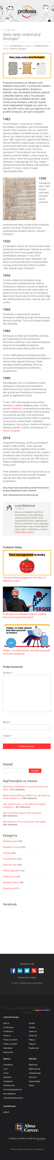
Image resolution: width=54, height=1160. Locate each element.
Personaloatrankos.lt (12, 1089)
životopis (22, 48)
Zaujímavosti (9, 888)
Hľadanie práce (42, 45)
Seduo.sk (33, 1035)
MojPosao (33, 1064)
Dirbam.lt (7, 1077)
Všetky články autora (24, 532)
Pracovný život (10, 864)
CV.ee (5, 1073)
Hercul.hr (33, 1077)
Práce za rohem (10, 1044)
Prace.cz (7, 1035)
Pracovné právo (10, 858)
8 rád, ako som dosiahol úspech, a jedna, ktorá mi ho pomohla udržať (24, 615)
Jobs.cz (6, 1023)
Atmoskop (7, 1048)
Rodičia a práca (10, 876)
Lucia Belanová (16, 45)
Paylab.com (34, 1048)
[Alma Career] (27, 1127)
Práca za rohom (10, 1039)
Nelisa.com (8, 1052)
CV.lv (5, 1069)
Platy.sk (32, 1044)
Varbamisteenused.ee (13, 1098)
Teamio (32, 1027)
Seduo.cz (33, 1031)
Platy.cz (32, 1039)
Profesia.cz (8, 1031)
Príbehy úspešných (11, 870)
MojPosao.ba (34, 1069)
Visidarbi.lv (8, 1081)
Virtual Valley (34, 1081)
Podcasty (7, 853)
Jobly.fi (6, 1112)
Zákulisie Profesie (11, 882)
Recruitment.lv (9, 1093)
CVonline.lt (8, 1064)
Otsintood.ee (9, 1085)
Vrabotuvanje (35, 1073)
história (13, 48)
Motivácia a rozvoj (11, 847)
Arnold (32, 1023)
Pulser (31, 1085)
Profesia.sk (16, 408)
